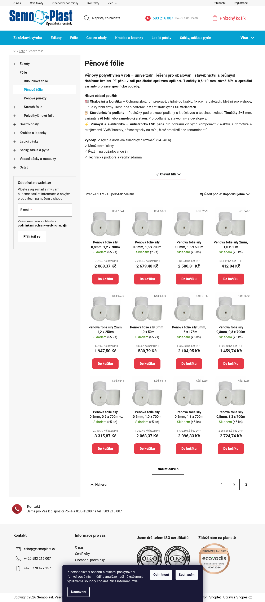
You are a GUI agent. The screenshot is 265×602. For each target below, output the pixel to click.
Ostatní (25, 167)
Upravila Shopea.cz (237, 597)
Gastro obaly (29, 124)
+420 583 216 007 (37, 559)
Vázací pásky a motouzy (38, 159)
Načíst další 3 (168, 469)
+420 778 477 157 (37, 568)
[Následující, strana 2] (234, 484)
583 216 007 (175, 18)
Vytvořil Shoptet (209, 597)
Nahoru (100, 484)
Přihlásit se (31, 236)
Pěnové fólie (33, 90)
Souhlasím (187, 575)
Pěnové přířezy (35, 98)
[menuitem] (27, 38)
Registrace (241, 3)
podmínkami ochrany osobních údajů (42, 225)
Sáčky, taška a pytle (34, 150)
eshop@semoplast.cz (40, 549)
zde (134, 581)
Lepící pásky (29, 141)
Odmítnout (161, 575)
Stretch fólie (33, 107)
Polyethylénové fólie (39, 116)
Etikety (25, 64)
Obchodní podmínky (65, 3)
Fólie (23, 73)
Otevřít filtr (168, 174)
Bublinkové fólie (36, 81)
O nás (17, 3)
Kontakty (93, 3)
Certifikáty (36, 3)
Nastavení (78, 592)
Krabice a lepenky (33, 133)
